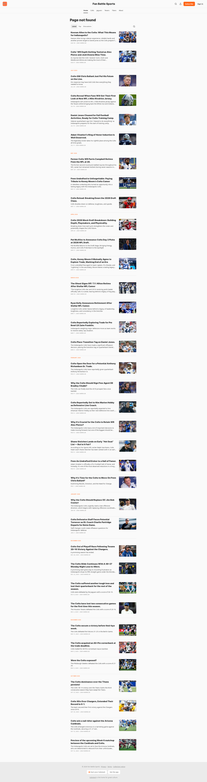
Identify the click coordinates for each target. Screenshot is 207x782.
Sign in (200, 4)
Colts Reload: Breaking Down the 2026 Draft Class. (93, 199)
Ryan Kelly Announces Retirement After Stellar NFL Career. (91, 304)
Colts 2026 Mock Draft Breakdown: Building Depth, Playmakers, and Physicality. (93, 221)
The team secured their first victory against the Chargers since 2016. (91, 708)
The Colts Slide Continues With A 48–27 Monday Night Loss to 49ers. (91, 565)
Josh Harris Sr (81, 43)
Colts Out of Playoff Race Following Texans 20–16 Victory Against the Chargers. (93, 548)
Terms (109, 767)
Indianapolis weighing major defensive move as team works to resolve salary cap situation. (93, 329)
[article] (103, 39)
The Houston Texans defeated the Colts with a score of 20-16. (93, 609)
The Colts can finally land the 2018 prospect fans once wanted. (91, 390)
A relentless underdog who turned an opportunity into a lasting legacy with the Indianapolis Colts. (91, 185)
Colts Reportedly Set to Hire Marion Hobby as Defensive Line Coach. (92, 404)
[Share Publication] (180, 4)
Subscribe (189, 4)
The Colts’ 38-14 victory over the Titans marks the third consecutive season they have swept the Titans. (91, 689)
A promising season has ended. (82, 552)
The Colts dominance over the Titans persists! (90, 683)
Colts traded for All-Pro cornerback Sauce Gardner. (89, 649)
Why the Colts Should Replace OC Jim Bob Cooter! (92, 501)
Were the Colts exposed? (84, 660)
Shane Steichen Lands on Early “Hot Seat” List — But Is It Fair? (92, 443)
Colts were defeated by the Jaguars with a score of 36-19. (92, 592)
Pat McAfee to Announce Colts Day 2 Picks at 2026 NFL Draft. (93, 241)
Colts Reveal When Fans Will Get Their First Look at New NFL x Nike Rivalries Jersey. (93, 97)
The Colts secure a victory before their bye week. (93, 627)
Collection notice (119, 767)
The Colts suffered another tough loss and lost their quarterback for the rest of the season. (92, 586)
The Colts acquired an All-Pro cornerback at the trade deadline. (93, 644)
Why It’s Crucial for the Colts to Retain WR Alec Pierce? (92, 423)
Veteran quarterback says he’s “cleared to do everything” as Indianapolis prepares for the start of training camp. (92, 122)
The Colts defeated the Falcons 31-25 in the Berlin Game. (92, 631)
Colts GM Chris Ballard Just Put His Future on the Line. (92, 77)
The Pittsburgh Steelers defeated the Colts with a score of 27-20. (93, 664)
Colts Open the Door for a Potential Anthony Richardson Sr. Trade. (93, 365)
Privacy (103, 767)
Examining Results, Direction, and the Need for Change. (91, 484)
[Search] (176, 4)
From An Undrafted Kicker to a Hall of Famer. (93, 461)
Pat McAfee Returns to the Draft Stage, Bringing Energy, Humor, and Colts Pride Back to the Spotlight (91, 246)
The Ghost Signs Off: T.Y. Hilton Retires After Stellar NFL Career (91, 285)
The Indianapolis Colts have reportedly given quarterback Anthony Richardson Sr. (92, 370)
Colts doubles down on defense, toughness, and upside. (91, 204)
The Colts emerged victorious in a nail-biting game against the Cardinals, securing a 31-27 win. (92, 728)
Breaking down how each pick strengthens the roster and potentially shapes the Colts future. (92, 227)
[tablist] (82, 26)
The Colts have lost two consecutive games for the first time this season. (93, 605)
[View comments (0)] (86, 46)
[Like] (72, 89)
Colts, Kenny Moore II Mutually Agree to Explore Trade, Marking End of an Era (91, 260)
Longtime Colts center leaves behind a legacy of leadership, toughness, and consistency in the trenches (93, 310)
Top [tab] (80, 26)
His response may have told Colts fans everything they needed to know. (91, 83)
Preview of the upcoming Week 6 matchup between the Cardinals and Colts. (92, 741)
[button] (85, 10)
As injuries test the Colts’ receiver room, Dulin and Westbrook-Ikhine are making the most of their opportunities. (89, 59)
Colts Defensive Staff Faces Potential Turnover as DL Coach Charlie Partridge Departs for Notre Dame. (91, 522)
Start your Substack (97, 772)
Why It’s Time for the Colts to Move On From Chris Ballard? (93, 479)
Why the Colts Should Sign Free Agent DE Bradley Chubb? (92, 384)
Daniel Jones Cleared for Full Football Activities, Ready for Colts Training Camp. (92, 116)
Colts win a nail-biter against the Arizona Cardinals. (92, 722)
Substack (93, 777)
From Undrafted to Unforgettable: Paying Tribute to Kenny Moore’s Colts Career (91, 180)
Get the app (114, 772)
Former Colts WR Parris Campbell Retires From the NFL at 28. (92, 160)
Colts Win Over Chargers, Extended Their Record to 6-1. (92, 702)
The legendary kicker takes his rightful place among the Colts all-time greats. (93, 142)
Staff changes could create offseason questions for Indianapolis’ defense (89, 529)
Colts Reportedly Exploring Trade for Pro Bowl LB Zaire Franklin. (91, 324)
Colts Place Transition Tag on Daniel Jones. (93, 342)
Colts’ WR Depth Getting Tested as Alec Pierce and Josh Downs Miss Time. (91, 53)
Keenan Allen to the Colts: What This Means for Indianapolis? (93, 34)
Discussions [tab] (87, 26)
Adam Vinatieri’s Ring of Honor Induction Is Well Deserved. (93, 136)
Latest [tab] (74, 26)
